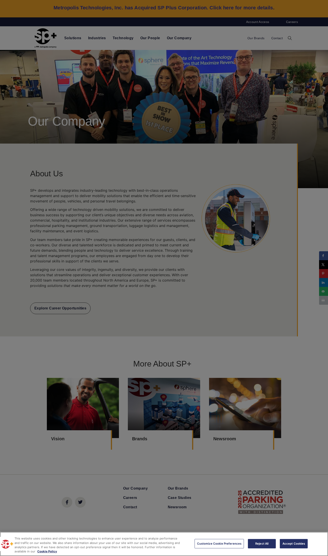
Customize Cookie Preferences (219, 543)
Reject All (261, 543)
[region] (164, 544)
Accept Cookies (293, 543)
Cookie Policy (47, 551)
